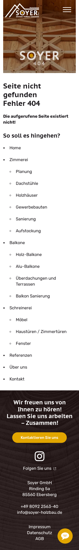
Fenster (23, 343)
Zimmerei (18, 159)
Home (15, 147)
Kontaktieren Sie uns (39, 437)
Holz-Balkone (29, 254)
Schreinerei (20, 307)
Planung (24, 171)
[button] (57, 10)
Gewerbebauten (31, 207)
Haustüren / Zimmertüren (41, 331)
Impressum (40, 526)
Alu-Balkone (28, 266)
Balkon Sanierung (33, 295)
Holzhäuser (27, 195)
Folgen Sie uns (37, 468)
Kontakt (16, 378)
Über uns (18, 367)
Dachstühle (27, 183)
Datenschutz (39, 532)
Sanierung (26, 218)
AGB (39, 538)
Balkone (17, 242)
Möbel (21, 319)
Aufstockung (28, 230)
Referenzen (20, 355)
